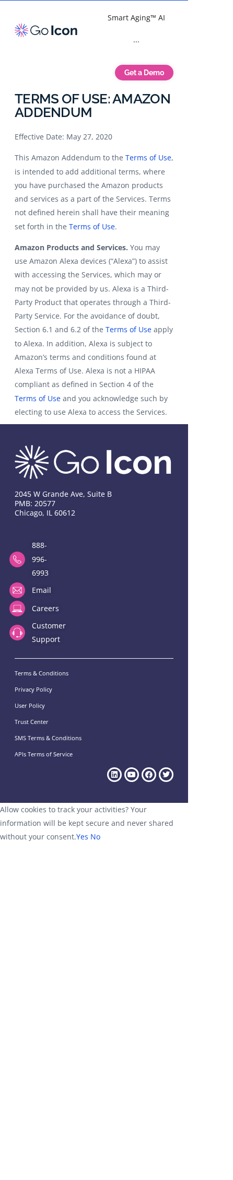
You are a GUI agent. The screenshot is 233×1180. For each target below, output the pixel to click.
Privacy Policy (33, 689)
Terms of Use (148, 157)
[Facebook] (149, 774)
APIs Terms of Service (44, 754)
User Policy (30, 705)
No (95, 837)
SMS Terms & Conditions (48, 738)
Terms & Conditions (41, 673)
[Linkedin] (114, 774)
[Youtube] (131, 774)
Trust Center (32, 722)
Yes (82, 837)
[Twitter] (166, 774)
